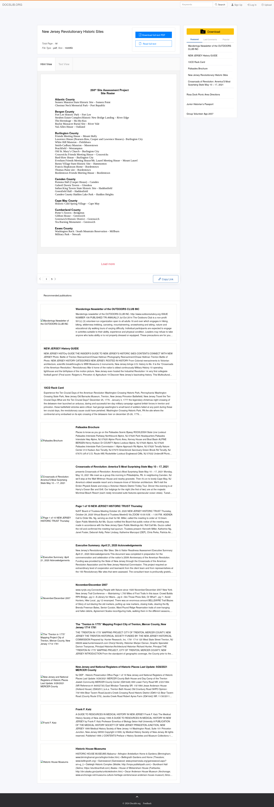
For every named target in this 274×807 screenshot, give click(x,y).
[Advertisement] (137, 18)
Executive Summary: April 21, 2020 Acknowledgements (109, 545)
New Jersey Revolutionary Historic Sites (208, 75)
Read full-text (149, 43)
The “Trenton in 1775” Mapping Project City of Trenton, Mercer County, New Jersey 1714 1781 (121, 626)
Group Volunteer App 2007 (200, 113)
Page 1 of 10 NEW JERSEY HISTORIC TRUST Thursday (109, 506)
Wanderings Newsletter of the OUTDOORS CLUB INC (107, 309)
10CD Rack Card (54, 387)
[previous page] (40, 279)
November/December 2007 (92, 584)
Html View (46, 64)
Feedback (147, 803)
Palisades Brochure (87, 427)
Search (221, 4)
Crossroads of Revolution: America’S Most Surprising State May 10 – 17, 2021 (122, 466)
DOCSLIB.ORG (12, 4)
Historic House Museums (91, 748)
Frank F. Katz (83, 709)
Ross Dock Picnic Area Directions (203, 94)
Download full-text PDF (153, 35)
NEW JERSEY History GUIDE (61, 348)
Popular (226, 39)
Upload (268, 4)
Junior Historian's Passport (200, 104)
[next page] (55, 279)
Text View (64, 64)
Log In (253, 4)
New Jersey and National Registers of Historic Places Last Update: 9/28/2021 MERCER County (121, 668)
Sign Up (238, 4)
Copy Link (167, 279)
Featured (194, 39)
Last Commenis (210, 39)
